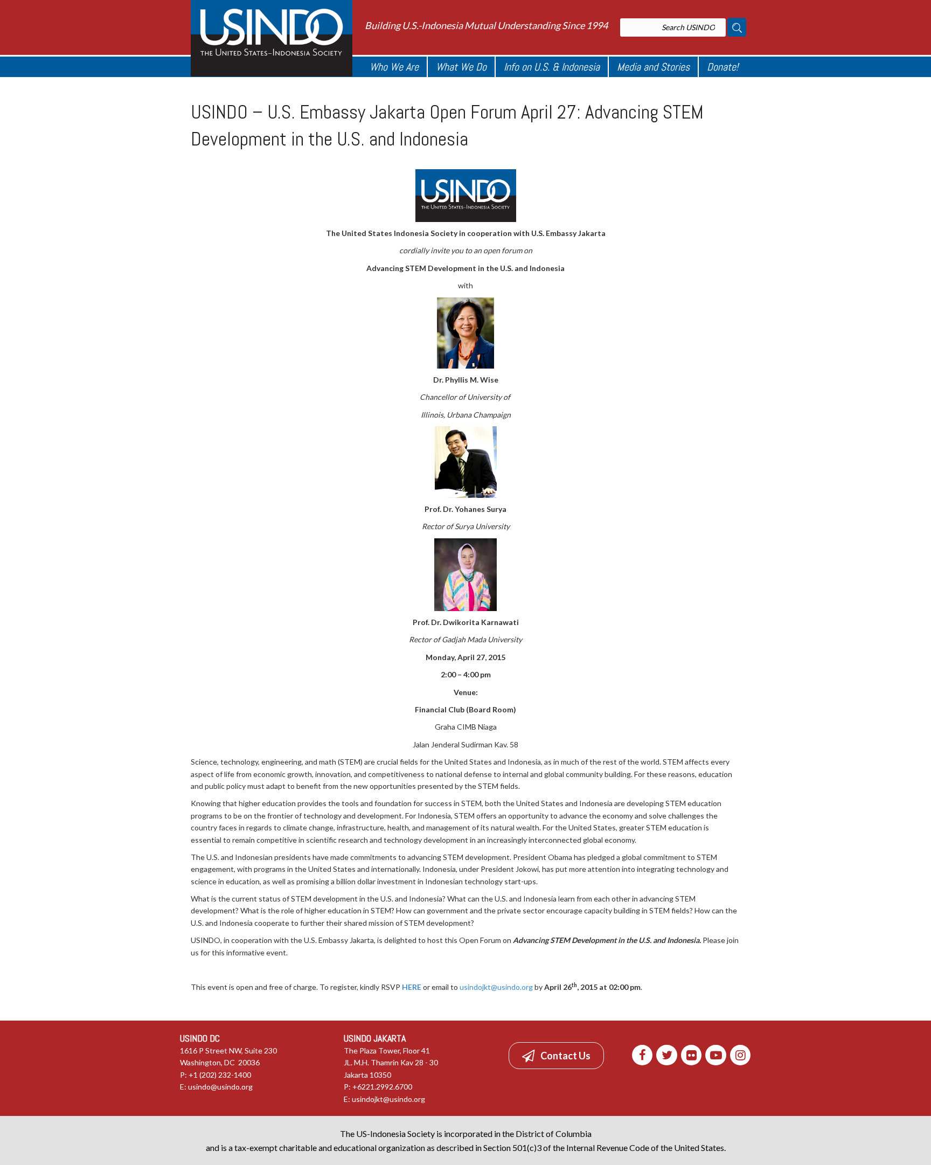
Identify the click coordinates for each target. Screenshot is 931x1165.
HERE (411, 986)
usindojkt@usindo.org (496, 986)
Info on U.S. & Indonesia (552, 67)
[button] (556, 1055)
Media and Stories (653, 67)
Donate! (722, 67)
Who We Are (394, 67)
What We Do (461, 67)
